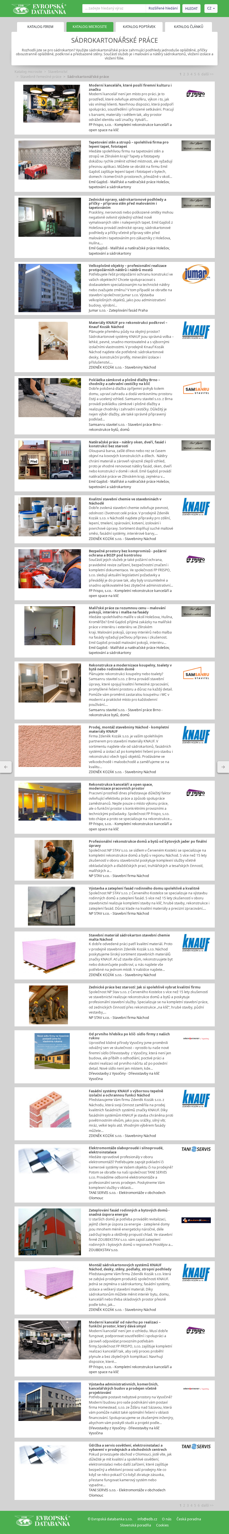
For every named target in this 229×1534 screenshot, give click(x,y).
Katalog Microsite (90, 26)
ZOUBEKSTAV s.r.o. (103, 1250)
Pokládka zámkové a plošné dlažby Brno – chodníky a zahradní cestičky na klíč (124, 381)
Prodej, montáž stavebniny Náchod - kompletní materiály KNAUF (129, 729)
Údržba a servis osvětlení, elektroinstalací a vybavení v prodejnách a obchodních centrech (128, 1447)
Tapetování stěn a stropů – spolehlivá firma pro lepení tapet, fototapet (129, 144)
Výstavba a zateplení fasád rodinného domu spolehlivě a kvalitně (144, 888)
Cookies (162, 1525)
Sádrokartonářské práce (88, 76)
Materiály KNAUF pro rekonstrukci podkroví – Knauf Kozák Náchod (128, 324)
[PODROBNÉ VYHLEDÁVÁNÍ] (6, 767)
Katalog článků (188, 26)
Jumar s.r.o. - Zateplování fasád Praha (118, 310)
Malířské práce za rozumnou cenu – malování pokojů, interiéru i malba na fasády (127, 610)
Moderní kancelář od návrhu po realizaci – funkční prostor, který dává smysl (125, 1324)
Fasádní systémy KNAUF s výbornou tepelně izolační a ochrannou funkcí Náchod (126, 1093)
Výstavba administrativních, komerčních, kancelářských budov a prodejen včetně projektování (123, 1388)
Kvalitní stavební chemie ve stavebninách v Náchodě (125, 501)
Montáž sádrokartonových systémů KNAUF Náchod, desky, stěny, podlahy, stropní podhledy (130, 1267)
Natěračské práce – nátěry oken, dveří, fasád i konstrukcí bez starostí (127, 444)
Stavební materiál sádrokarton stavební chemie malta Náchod (129, 937)
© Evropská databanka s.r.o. (110, 1519)
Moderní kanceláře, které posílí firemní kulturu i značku (130, 87)
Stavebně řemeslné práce (40, 76)
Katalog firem (40, 26)
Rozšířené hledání (163, 8)
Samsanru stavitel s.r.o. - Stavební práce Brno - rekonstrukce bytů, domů (126, 427)
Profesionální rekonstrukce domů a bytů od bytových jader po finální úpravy (148, 843)
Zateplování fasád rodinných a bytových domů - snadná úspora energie (129, 1212)
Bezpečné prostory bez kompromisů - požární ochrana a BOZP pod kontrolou (127, 553)
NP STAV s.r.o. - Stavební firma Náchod (119, 875)
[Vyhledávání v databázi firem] (42, 1522)
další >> (207, 74)
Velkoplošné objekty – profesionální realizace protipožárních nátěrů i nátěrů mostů (127, 267)
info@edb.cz (147, 1519)
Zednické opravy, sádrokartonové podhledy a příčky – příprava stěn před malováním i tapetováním (127, 203)
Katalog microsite (28, 71)
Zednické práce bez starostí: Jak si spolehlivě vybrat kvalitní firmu (145, 987)
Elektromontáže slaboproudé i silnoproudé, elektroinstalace (126, 1150)
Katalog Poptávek (139, 26)
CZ (209, 8)
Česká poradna (188, 1519)
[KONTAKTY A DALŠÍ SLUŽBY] (223, 767)
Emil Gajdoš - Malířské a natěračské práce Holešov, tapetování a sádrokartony (129, 184)
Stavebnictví (57, 71)
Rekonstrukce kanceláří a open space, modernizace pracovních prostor (121, 786)
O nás (166, 1519)
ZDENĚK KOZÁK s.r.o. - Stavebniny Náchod (122, 367)
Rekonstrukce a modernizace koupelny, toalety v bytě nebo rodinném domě (130, 667)
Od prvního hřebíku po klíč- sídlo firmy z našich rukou (129, 1036)
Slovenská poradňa (135, 1525)
